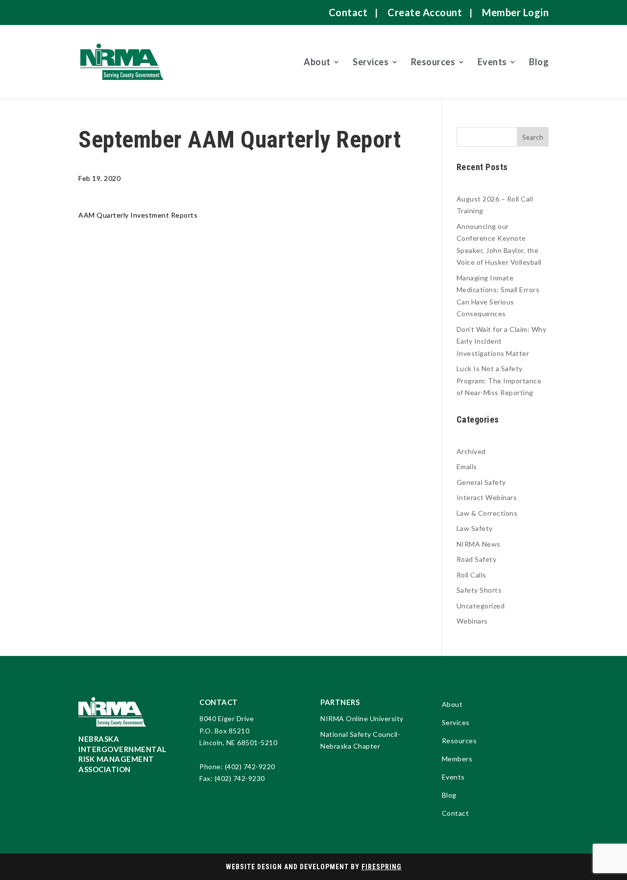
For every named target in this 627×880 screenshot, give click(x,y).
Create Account (424, 12)
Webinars (472, 621)
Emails (467, 466)
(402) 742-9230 (240, 778)
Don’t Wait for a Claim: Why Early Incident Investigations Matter (502, 341)
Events (492, 61)
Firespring (382, 867)
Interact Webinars (487, 497)
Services (370, 61)
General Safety (481, 482)
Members (457, 759)
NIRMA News (479, 544)
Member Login (515, 12)
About (317, 61)
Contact (348, 12)
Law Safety (475, 528)
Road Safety (477, 559)
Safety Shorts (479, 590)
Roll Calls (471, 575)
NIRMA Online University (362, 718)
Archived (471, 451)
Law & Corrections (487, 513)
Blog (539, 61)
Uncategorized (481, 606)
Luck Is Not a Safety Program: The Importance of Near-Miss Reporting (499, 380)
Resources (433, 61)
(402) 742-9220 (250, 766)
